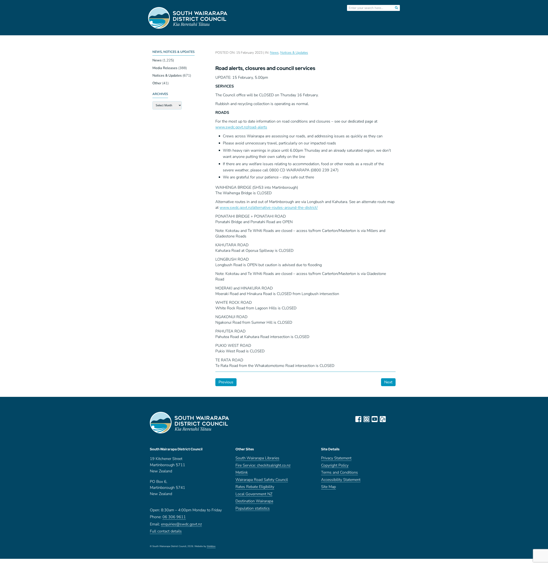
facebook (358, 419)
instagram (366, 419)
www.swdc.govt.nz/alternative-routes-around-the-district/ (269, 207)
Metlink (241, 472)
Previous (226, 382)
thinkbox (211, 546)
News (157, 60)
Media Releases (164, 68)
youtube (375, 419)
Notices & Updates (167, 75)
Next (388, 382)
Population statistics (252, 508)
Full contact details (166, 531)
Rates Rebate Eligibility (254, 487)
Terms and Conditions (339, 472)
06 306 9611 (174, 517)
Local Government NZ (253, 494)
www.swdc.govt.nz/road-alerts (241, 127)
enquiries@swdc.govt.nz (181, 524)
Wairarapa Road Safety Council (261, 480)
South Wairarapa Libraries (257, 458)
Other (156, 83)
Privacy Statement (336, 458)
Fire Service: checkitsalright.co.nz (262, 465)
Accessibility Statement (340, 480)
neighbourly (383, 419)
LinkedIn (391, 419)
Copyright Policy (334, 465)
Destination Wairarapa (254, 501)
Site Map (328, 487)
